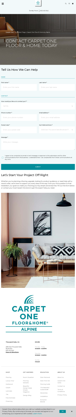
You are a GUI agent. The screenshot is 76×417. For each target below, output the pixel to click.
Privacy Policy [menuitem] (62, 395)
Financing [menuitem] (9, 401)
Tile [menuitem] (7, 394)
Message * (4, 137)
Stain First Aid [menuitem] (45, 381)
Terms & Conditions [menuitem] (61, 390)
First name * (5, 82)
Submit (38, 167)
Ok (63, 411)
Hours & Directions (12, 352)
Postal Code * (5, 125)
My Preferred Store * (45, 125)
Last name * (43, 82)
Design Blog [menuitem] (27, 395)
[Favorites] (69, 4)
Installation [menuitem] (44, 396)
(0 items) (72, 3)
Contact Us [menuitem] (61, 386)
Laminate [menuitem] (9, 391)
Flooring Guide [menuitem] (45, 384)
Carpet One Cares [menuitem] (61, 382)
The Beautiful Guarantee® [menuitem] (44, 388)
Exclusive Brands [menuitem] (43, 401)
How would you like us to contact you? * (14, 101)
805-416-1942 (44, 11)
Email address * (44, 112)
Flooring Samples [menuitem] (26, 382)
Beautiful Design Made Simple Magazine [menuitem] (27, 389)
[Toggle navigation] (2, 3)
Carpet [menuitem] (8, 387)
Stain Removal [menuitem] (45, 377)
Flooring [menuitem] (8, 377)
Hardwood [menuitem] (9, 384)
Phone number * (6, 112)
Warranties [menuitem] (44, 393)
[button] (66, 4)
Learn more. (37, 414)
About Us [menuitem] (60, 377)
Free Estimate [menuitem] (10, 398)
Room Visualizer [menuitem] (28, 377)
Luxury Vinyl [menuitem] (10, 381)
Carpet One (10, 32)
